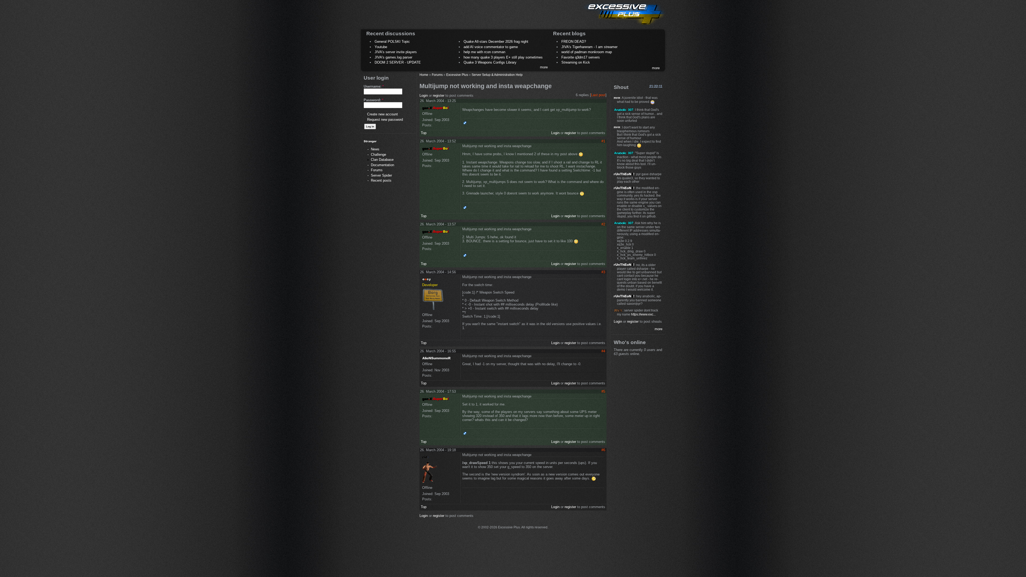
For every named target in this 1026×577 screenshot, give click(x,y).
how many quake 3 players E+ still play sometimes (503, 57)
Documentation (382, 165)
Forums (377, 170)
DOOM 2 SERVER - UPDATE (398, 62)
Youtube (381, 47)
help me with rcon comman (484, 52)
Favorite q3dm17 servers (580, 57)
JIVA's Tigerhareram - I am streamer (589, 47)
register (438, 95)
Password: (373, 100)
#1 (603, 141)
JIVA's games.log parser (393, 57)
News (375, 149)
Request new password (385, 120)
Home (423, 74)
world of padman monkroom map (586, 52)
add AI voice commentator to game (491, 47)
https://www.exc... (643, 314)
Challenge (378, 155)
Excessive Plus (457, 74)
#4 (603, 351)
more (544, 67)
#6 (603, 450)
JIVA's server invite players (396, 52)
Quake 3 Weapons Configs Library (490, 62)
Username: (374, 86)
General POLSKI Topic (392, 42)
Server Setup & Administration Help (497, 74)
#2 (603, 224)
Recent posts (381, 180)
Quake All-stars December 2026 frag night (496, 42)
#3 (603, 272)
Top (423, 133)
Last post (598, 95)
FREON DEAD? (573, 42)
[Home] (624, 26)
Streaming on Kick (575, 62)
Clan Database (382, 160)
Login (423, 95)
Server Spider (381, 175)
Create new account (382, 114)
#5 (603, 391)
